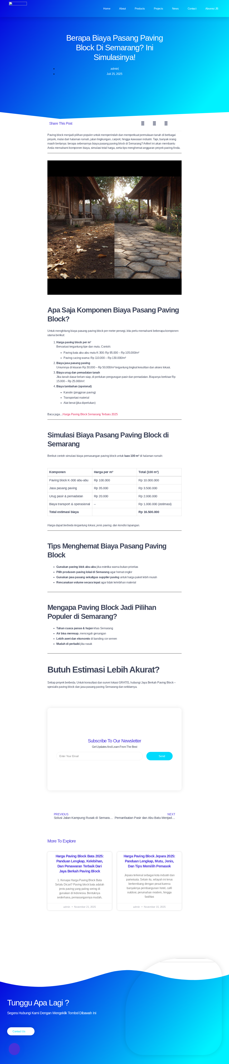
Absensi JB (211, 8)
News (175, 8)
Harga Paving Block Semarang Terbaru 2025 (90, 414)
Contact (192, 8)
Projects (158, 8)
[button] (143, 123)
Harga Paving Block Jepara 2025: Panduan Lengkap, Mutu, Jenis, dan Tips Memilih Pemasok (149, 861)
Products (140, 8)
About (122, 8)
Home (106, 8)
